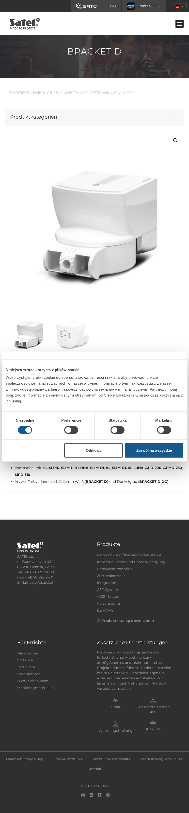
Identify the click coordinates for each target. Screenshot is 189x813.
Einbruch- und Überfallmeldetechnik (71, 92)
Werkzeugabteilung (116, 730)
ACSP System (109, 596)
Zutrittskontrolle (111, 576)
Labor (116, 707)
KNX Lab (153, 729)
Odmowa (93, 450)
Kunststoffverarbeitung (153, 709)
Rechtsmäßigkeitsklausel (161, 759)
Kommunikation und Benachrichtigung (131, 562)
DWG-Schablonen (32, 681)
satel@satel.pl (41, 582)
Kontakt (94, 769)
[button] (180, 6)
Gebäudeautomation (115, 569)
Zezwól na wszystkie (154, 450)
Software (25, 660)
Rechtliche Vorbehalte (111, 759)
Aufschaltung (108, 603)
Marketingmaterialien (36, 688)
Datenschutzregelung (25, 759)
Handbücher (27, 653)
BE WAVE (105, 610)
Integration (106, 582)
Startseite (19, 92)
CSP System (107, 589)
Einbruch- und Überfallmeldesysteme (129, 555)
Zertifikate (26, 667)
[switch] (71, 430)
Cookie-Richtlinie (68, 759)
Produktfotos (28, 674)
